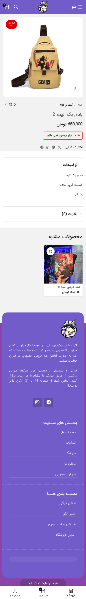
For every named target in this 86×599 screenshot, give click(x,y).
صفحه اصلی (67, 432)
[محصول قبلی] (15, 105)
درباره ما (70, 464)
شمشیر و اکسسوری (62, 524)
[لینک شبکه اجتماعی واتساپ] (47, 147)
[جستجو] (16, 6)
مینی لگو (69, 513)
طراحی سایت (43, 583)
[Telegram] (48, 402)
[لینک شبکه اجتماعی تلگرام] (42, 147)
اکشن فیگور (67, 503)
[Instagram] (37, 402)
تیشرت (71, 442)
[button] (51, 251)
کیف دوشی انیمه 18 (68, 287)
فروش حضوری (65, 474)
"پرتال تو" (34, 583)
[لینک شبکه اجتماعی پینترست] (53, 147)
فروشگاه (70, 453)
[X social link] (59, 147)
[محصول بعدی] (5, 105)
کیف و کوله (66, 104)
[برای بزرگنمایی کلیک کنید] (74, 88)
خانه (80, 104)
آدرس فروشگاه (65, 534)
